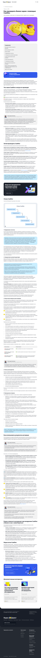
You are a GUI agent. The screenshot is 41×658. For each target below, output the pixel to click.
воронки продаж (24, 170)
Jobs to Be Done (28, 150)
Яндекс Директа (23, 503)
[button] (5, 226)
